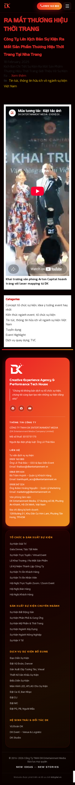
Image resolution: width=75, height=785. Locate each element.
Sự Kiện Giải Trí (18, 543)
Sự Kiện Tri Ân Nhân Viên (23, 577)
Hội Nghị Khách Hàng (21, 594)
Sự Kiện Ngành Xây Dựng (24, 629)
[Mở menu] (67, 6)
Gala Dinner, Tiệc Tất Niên (24, 549)
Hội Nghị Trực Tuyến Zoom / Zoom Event (32, 583)
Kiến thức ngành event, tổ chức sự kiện (30, 315)
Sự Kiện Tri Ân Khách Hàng (24, 571)
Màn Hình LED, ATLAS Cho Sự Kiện (29, 686)
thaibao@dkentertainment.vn (32, 466)
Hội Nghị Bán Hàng (20, 589)
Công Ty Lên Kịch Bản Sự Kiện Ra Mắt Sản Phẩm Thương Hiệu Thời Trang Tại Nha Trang (34, 46)
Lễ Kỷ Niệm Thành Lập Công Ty (27, 566)
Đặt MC (14, 703)
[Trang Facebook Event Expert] (21, 408)
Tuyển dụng (13, 330)
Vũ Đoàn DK (16, 726)
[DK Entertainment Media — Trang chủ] (7, 6)
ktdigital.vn (56, 777)
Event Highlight (16, 335)
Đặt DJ (13, 697)
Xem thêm (18, 76)
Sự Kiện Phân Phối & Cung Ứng (26, 617)
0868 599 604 (17, 471)
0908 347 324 (17, 484)
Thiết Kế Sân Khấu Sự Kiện (24, 674)
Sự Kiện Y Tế (16, 640)
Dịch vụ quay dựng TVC (21, 340)
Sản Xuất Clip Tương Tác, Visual (27, 669)
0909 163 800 (17, 459)
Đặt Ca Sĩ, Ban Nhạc (21, 691)
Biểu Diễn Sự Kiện (19, 680)
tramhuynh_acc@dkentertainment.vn (37, 479)
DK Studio (15, 737)
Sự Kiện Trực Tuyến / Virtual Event (28, 555)
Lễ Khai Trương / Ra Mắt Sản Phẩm (29, 560)
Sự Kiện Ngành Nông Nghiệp (26, 634)
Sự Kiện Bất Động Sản (22, 612)
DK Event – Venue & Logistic (25, 732)
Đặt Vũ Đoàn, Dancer (21, 663)
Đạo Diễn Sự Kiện (19, 658)
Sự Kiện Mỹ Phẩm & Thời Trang (26, 623)
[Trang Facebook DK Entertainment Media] (13, 408)
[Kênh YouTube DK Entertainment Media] (30, 408)
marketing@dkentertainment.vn (34, 491)
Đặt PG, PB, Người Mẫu (22, 708)
